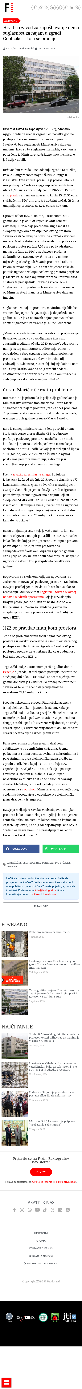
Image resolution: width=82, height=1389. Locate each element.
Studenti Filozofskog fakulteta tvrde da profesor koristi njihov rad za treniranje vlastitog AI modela (54, 1037)
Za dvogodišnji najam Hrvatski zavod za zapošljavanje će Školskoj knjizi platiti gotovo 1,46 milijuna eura (54, 993)
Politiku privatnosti (65, 1181)
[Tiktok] (59, 7)
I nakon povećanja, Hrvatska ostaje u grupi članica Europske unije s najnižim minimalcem (54, 964)
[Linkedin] (60, 1210)
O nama (41, 1241)
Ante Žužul (14, 862)
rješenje (8, 672)
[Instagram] (40, 7)
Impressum (41, 1233)
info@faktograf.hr (45, 890)
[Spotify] (77, 7)
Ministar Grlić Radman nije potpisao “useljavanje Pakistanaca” (52, 1122)
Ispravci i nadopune (41, 1256)
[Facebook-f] (34, 7)
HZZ (38, 862)
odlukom (30, 789)
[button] (21, 849)
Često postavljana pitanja (41, 1263)
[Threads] (65, 7)
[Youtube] (53, 7)
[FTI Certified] (69, 1318)
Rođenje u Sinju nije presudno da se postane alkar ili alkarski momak (51, 1093)
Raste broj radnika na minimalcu (50, 932)
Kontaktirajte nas (41, 1248)
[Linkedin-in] (71, 7)
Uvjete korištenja (42, 1181)
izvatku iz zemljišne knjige (31, 474)
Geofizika (29, 862)
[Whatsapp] (46, 7)
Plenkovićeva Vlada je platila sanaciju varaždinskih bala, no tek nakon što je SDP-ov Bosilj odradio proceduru (53, 1067)
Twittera (35, 894)
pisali (14, 195)
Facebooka (49, 894)
